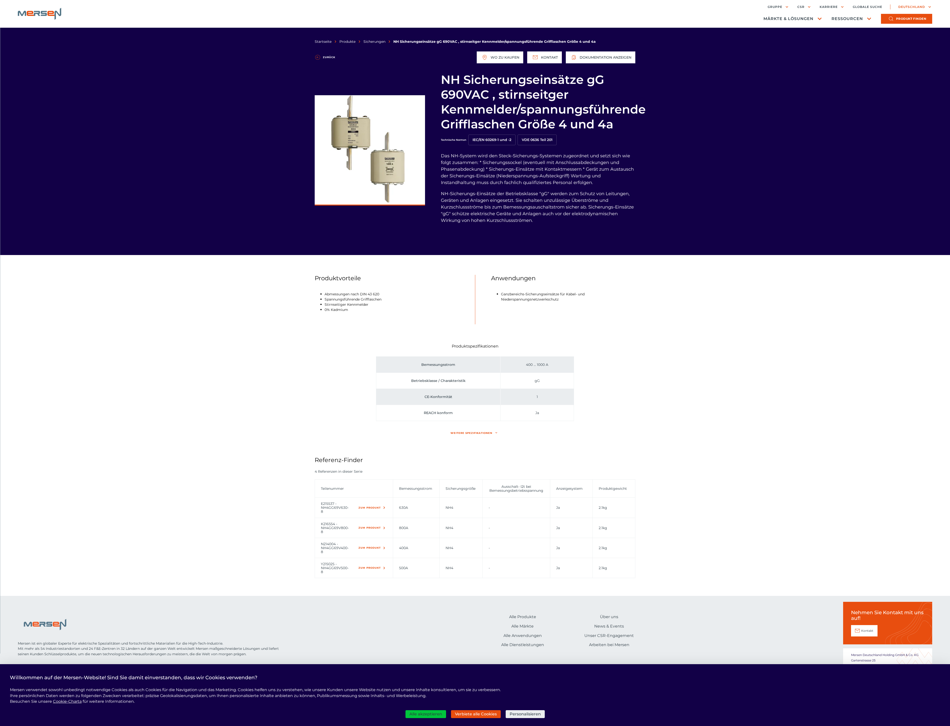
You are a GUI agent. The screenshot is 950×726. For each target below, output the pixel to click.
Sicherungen (374, 42)
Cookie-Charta (67, 701)
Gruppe (775, 7)
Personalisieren (525, 714)
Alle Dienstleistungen (522, 644)
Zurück (329, 57)
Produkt (911, 19)
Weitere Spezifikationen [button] (471, 433)
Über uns (609, 616)
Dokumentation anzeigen (605, 57)
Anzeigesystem (569, 489)
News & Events (609, 626)
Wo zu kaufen (505, 57)
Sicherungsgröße (460, 489)
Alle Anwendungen (522, 635)
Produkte (347, 42)
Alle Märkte (522, 626)
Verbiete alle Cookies (476, 714)
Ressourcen (847, 18)
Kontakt (549, 57)
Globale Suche (867, 7)
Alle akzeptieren (425, 714)
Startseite (323, 42)
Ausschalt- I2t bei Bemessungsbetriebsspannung (516, 488)
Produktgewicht (613, 489)
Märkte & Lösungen (788, 18)
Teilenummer (332, 489)
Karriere (829, 7)
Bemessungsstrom (415, 489)
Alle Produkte (522, 616)
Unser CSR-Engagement (609, 635)
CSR (801, 7)
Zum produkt (369, 507)
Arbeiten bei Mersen (609, 644)
